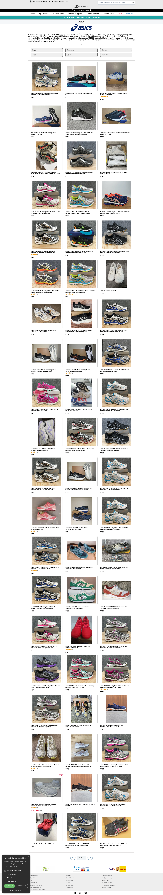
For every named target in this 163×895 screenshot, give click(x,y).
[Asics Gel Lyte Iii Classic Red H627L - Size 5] (46, 827)
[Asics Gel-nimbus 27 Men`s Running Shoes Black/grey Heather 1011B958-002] (46, 353)
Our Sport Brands (107, 878)
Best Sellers (69, 885)
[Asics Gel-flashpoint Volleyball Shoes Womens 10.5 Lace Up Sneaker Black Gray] (116, 432)
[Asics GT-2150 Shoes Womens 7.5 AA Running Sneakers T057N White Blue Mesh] (116, 471)
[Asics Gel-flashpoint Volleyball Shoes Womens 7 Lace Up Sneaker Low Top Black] (116, 234)
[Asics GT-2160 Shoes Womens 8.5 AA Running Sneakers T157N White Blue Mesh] (46, 76)
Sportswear (44, 14)
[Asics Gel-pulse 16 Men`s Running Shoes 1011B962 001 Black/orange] (81, 353)
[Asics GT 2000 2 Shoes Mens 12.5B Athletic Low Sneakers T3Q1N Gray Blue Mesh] (46, 550)
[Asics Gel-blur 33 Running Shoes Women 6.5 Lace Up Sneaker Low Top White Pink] (46, 629)
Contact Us (33, 883)
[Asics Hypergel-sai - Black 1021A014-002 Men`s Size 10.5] (81, 787)
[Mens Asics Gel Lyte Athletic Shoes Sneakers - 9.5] (81, 76)
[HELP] (52, 1)
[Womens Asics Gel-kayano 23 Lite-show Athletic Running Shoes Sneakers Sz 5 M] (116, 195)
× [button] (28, 856)
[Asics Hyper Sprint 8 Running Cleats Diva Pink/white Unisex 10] (81, 629)
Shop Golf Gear (106, 887)
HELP (55, 1)
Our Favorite (69, 887)
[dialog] (16, 874)
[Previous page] (72, 858)
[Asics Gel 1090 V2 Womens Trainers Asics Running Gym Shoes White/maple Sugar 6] (81, 748)
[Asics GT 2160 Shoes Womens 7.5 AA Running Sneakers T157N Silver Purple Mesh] (116, 629)
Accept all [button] (9, 886)
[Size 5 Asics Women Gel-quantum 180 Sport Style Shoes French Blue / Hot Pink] (116, 827)
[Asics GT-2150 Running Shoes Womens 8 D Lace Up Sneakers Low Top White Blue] (116, 511)
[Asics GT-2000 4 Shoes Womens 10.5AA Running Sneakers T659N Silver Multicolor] (81, 195)
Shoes (32, 14)
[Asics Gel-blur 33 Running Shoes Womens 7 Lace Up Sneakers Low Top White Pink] (46, 195)
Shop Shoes (105, 880)
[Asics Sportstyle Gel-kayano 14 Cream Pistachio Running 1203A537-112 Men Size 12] (46, 748)
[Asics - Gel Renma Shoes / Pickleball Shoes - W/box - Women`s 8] (116, 76)
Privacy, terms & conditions (38, 890)
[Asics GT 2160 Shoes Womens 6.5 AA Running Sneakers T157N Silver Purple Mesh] (46, 708)
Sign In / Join (64, 1)
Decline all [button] (22, 886)
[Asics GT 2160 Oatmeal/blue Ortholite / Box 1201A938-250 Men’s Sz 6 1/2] (46, 313)
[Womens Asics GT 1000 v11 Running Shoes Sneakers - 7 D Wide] (46, 116)
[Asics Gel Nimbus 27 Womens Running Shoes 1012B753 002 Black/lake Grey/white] (81, 471)
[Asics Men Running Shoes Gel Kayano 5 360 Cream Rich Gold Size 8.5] (81, 392)
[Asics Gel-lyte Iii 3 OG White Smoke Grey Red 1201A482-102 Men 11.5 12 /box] (116, 590)
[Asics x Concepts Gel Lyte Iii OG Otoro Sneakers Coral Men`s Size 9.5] (46, 511)
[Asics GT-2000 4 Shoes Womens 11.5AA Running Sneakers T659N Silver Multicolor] (81, 274)
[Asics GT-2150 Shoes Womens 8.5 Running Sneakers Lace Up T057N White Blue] (116, 787)
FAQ (31, 880)
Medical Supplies (75, 14)
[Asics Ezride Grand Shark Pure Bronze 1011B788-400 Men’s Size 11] (81, 511)
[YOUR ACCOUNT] (43, 1)
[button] (16, 890)
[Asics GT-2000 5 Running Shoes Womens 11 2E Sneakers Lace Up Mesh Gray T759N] (116, 748)
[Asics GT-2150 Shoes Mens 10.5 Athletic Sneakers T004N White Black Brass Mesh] (46, 234)
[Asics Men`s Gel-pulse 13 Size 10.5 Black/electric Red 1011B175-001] (116, 116)
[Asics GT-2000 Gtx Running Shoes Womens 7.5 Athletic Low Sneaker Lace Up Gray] (46, 274)
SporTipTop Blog (70, 878)
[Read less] (81, 44)
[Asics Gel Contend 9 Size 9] (116, 274)
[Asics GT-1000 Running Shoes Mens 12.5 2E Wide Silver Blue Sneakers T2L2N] (116, 353)
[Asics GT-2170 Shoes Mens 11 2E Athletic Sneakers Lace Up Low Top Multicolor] (81, 827)
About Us (47, 1)
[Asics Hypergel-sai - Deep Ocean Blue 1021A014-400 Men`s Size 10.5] (116, 708)
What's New (109, 14)
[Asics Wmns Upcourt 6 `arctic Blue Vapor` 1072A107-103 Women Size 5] (46, 432)
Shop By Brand (92, 14)
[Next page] (90, 858)
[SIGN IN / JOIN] (59, 1)
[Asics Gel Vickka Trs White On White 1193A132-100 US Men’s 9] (116, 155)
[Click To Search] (133, 3)
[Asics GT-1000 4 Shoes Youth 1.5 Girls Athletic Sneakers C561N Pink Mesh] (46, 392)
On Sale (68, 883)
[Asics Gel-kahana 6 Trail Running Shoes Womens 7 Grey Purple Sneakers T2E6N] (46, 669)
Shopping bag (36, 1)
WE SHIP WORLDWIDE (81, 10)
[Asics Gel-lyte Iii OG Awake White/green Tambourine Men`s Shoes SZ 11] (81, 590)
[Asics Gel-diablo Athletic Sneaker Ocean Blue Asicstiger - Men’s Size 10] (81, 550)
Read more (17, 867)
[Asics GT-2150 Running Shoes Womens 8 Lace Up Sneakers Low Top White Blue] (116, 392)
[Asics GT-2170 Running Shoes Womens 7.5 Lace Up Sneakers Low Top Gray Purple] (116, 669)
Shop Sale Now (93, 17)
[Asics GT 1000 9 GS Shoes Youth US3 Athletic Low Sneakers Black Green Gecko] (81, 234)
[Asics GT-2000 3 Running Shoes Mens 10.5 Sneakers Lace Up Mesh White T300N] (46, 590)
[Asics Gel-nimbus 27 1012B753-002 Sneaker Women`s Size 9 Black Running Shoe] (81, 313)
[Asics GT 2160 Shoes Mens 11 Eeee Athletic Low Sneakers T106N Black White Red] (81, 432)
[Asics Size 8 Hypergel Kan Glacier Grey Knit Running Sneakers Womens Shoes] (46, 787)
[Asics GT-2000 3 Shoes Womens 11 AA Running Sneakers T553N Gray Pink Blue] (81, 669)
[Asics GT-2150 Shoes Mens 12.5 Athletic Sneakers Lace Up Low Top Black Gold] (46, 471)
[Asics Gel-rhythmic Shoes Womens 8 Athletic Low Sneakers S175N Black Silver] (81, 155)
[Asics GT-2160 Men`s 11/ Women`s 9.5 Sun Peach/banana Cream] (81, 708)
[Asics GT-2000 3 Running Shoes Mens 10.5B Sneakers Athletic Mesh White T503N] (116, 313)
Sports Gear (58, 14)
